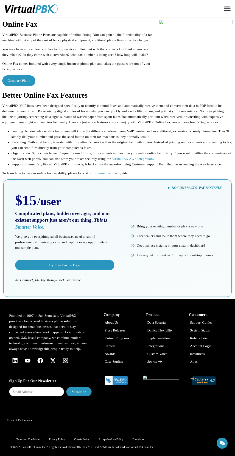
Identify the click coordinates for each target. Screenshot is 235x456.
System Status (200, 330)
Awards (110, 354)
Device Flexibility (160, 330)
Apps (194, 361)
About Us (111, 322)
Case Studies (114, 361)
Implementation (158, 338)
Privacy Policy (57, 439)
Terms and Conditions (28, 439)
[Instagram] (65, 360)
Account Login (201, 346)
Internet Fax (103, 173)
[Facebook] (40, 360)
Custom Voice (157, 354)
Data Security (157, 322)
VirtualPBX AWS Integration (132, 159)
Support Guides (201, 322)
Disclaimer (138, 439)
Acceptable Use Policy (111, 439)
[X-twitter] (53, 360)
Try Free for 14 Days (65, 265)
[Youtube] (27, 360)
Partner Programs (117, 338)
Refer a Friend (200, 338)
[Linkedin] (15, 360)
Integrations (155, 346)
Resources (197, 354)
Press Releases (115, 330)
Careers (110, 346)
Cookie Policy (82, 439)
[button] (227, 8)
